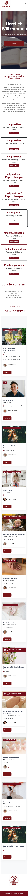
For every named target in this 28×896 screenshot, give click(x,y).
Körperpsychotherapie (10, 802)
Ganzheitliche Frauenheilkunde (12, 472)
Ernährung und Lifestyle (10, 330)
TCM (5, 382)
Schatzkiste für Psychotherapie (13, 446)
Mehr (14, 43)
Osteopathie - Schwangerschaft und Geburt (13, 712)
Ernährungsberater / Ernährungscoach (10, 349)
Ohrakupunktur (8, 400)
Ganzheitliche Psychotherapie (12, 428)
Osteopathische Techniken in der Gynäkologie (12, 517)
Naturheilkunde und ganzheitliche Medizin (13, 650)
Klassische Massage (10, 578)
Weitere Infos (7, 372)
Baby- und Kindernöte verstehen (14, 534)
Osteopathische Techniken (11, 605)
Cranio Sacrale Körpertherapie (13, 623)
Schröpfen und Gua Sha (11, 758)
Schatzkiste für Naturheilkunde (13, 667)
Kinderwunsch (7, 490)
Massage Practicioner (9, 560)
